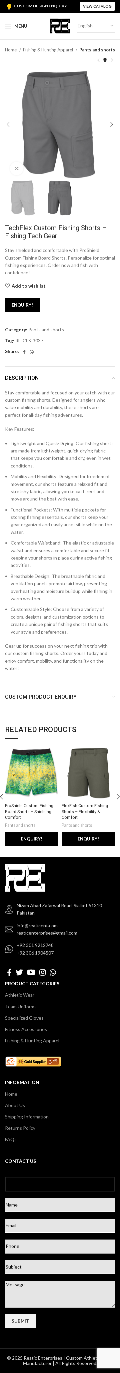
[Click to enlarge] (16, 168)
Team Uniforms (21, 1006)
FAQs (11, 1139)
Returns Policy (20, 1128)
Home (11, 49)
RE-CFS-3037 (29, 340)
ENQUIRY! (22, 305)
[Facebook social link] (24, 352)
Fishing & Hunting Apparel (48, 49)
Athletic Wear (19, 995)
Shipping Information (27, 1116)
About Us (15, 1105)
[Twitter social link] (19, 972)
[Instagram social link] (42, 972)
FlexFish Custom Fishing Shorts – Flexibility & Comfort (85, 811)
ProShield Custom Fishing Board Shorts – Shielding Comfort (29, 811)
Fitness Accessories (26, 1029)
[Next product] (111, 60)
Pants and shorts (97, 49)
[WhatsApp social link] (32, 352)
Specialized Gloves (24, 1018)
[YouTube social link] (31, 972)
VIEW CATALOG (97, 6)
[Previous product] (98, 60)
